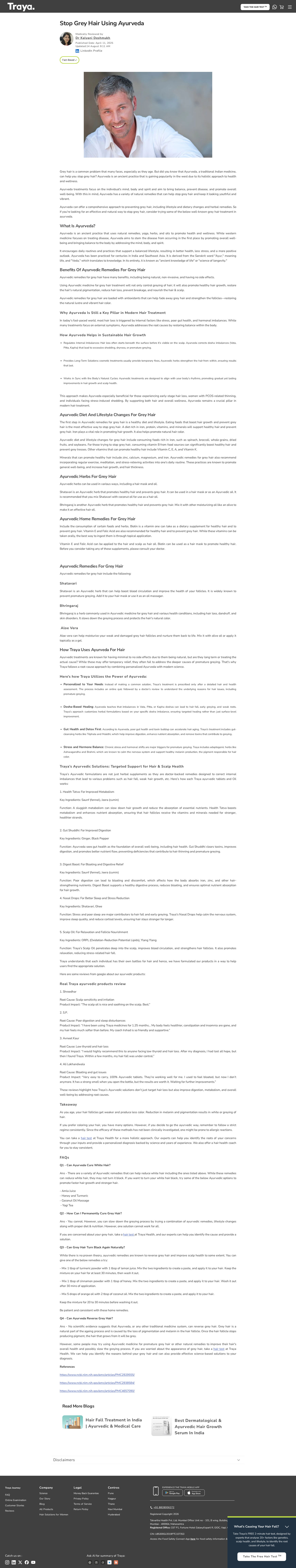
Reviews (9, 1510)
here (192, 1539)
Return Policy (81, 1509)
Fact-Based (68, 60)
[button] (282, 7)
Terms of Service (83, 1504)
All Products (46, 1509)
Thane (111, 1504)
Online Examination (15, 1500)
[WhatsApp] (274, 7)
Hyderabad (114, 1514)
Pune (111, 1493)
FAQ (7, 1494)
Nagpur (112, 1498)
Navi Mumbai (115, 1509)
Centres (113, 1488)
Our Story (44, 1498)
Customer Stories (14, 1505)
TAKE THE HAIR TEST (255, 7)
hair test (86, 1138)
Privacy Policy (81, 1498)
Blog (42, 1504)
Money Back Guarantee (86, 1493)
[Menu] (289, 7)
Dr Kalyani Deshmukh (93, 38)
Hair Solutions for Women (53, 1514)
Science (43, 1493)
